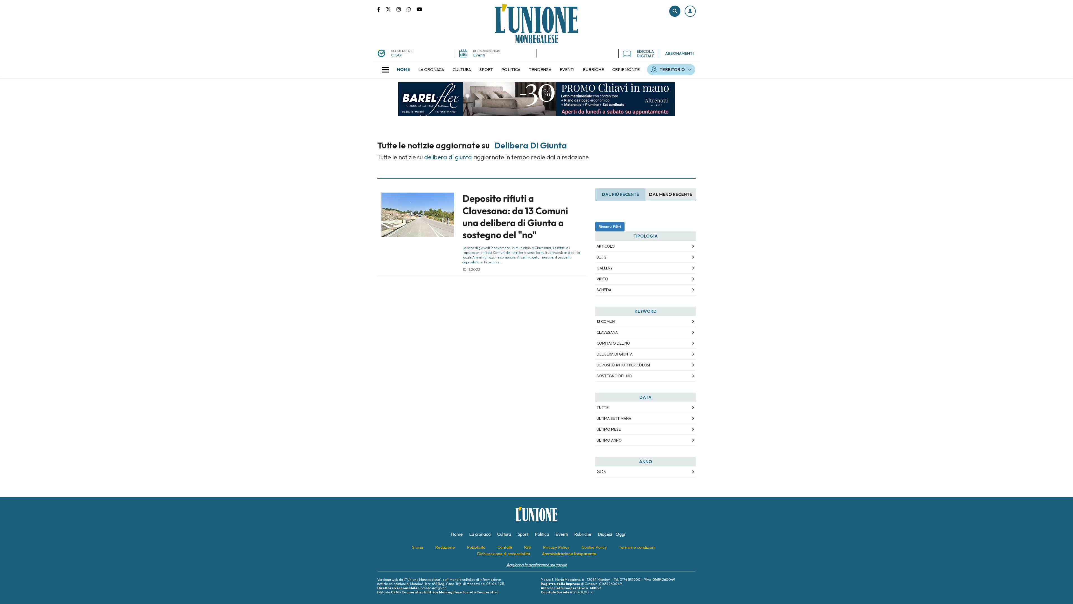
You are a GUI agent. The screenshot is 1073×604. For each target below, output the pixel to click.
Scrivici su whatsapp (412, 9)
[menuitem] (403, 69)
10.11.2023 (471, 269)
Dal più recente (620, 194)
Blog (602, 257)
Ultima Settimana (614, 418)
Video (602, 278)
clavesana (607, 332)
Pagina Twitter (391, 9)
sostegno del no (614, 375)
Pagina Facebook (381, 9)
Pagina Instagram (402, 9)
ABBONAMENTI (679, 53)
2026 (601, 471)
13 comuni (606, 321)
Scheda (604, 289)
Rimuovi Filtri (610, 226)
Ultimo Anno (609, 440)
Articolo (606, 246)
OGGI (396, 55)
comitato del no (613, 343)
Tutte (603, 407)
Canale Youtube (419, 9)
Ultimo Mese (609, 429)
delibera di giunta (615, 354)
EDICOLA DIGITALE (645, 53)
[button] (690, 11)
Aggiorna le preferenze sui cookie (536, 564)
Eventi (479, 55)
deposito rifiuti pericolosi (623, 365)
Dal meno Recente (670, 194)
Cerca (674, 11)
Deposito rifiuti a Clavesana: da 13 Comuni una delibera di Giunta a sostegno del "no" (515, 217)
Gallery (605, 268)
